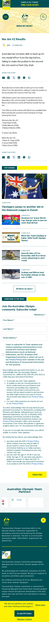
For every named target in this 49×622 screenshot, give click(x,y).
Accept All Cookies (24, 613)
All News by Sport (24, 289)
